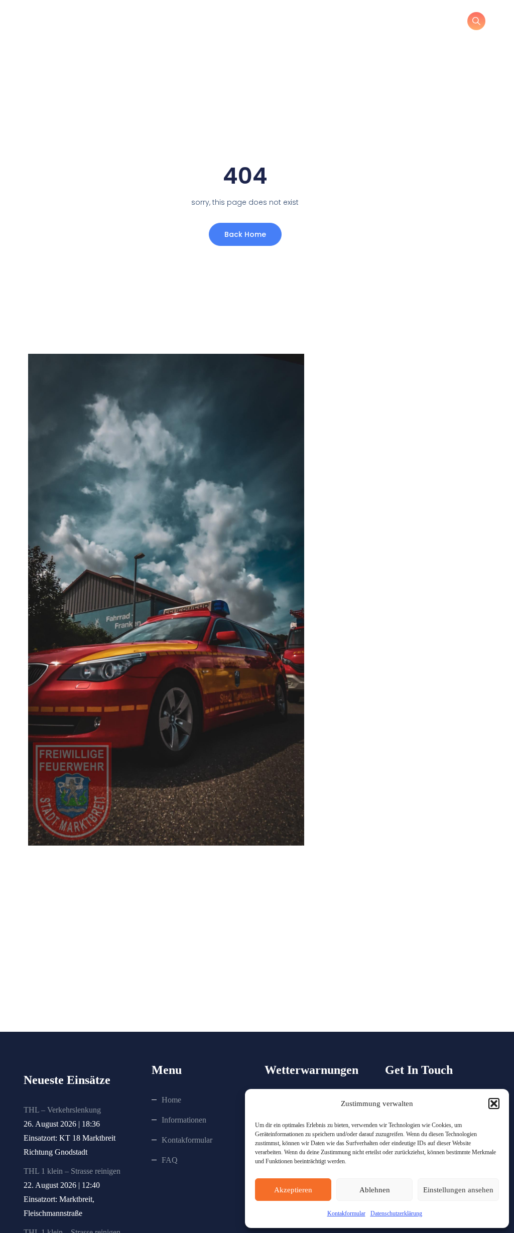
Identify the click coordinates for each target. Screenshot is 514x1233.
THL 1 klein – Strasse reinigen (72, 1171)
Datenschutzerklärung (396, 1213)
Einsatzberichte (391, 23)
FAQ (170, 1160)
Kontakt (324, 23)
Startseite (191, 23)
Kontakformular (346, 1213)
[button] (494, 1104)
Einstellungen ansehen (458, 1190)
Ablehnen (374, 1190)
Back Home (245, 234)
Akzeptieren (293, 1190)
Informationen (259, 23)
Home (171, 1099)
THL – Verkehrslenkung (62, 1110)
